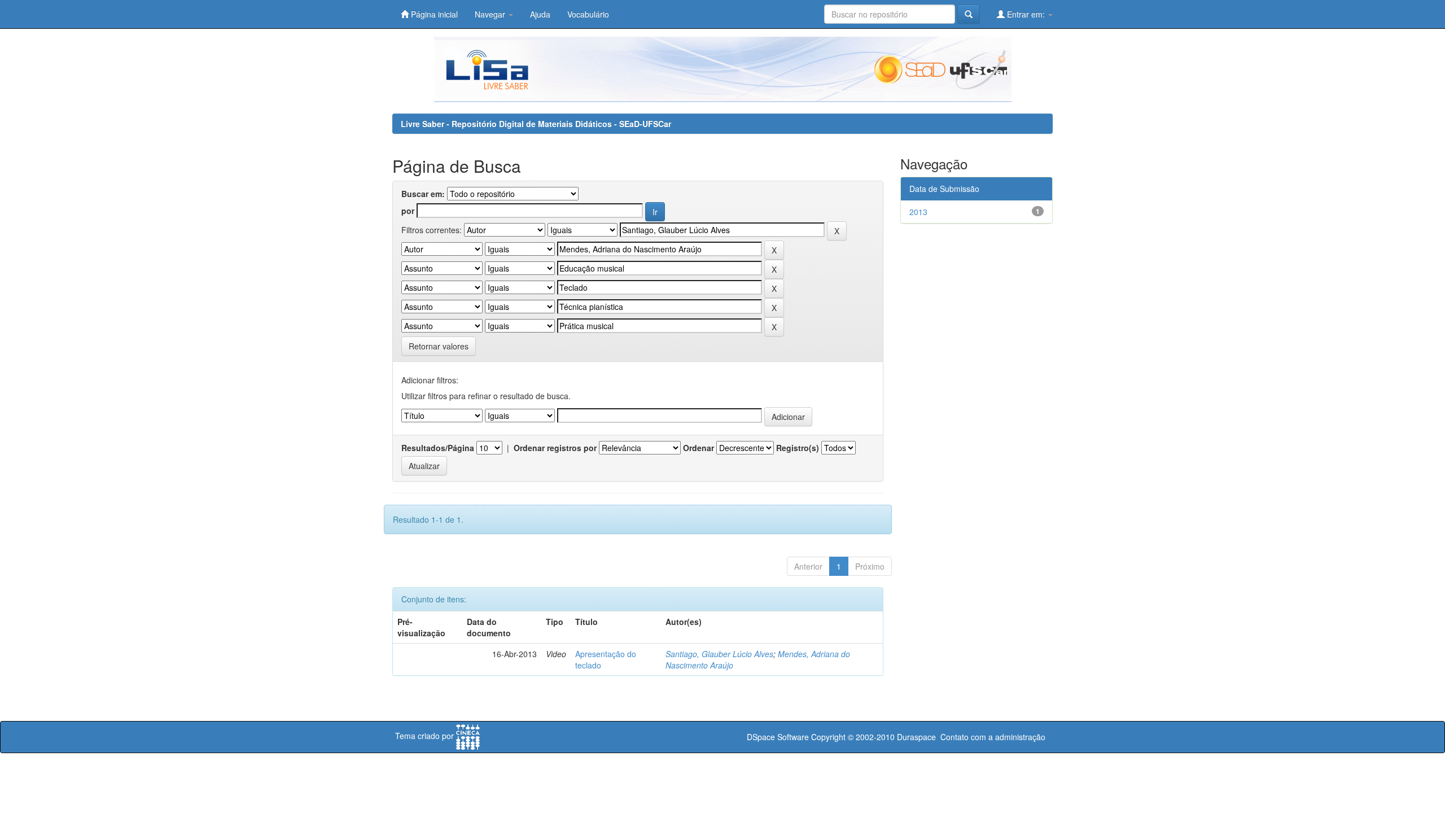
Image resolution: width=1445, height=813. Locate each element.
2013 (918, 211)
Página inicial (433, 14)
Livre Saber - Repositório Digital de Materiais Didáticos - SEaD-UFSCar (536, 123)
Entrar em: (1026, 14)
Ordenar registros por (555, 447)
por (407, 210)
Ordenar (698, 447)
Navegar (491, 14)
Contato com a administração (992, 736)
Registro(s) (797, 447)
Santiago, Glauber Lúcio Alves (719, 653)
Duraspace (916, 736)
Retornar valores (438, 346)
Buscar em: (423, 193)
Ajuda (540, 14)
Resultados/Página (437, 447)
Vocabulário (588, 14)
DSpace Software (778, 736)
